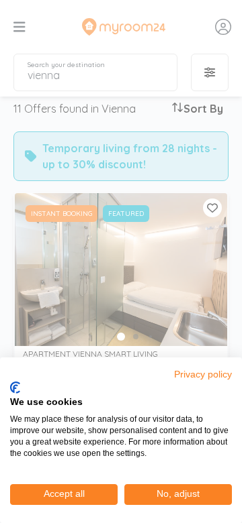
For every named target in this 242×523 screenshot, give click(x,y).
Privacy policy (203, 374)
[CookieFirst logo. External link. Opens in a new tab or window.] (15, 388)
